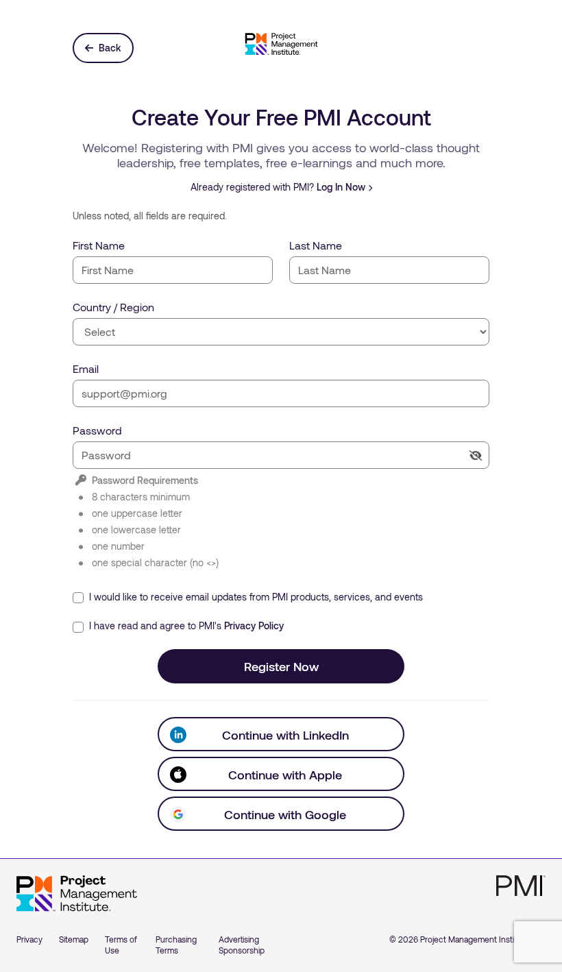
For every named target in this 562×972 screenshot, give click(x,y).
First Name (99, 245)
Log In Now (341, 187)
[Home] (76, 893)
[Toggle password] (475, 455)
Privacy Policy (254, 625)
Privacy (29, 939)
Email (86, 368)
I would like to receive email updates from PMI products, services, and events (254, 597)
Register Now (281, 666)
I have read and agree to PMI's (185, 625)
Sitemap (73, 939)
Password (97, 430)
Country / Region (113, 306)
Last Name (315, 245)
